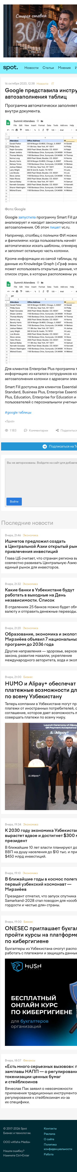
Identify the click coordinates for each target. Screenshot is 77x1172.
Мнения (64, 68)
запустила (27, 217)
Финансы (29, 1060)
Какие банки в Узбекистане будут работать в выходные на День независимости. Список (39, 595)
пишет (55, 227)
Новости (31, 68)
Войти (14, 501)
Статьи (48, 68)
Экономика (30, 535)
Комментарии (38, 430)
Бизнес (28, 677)
